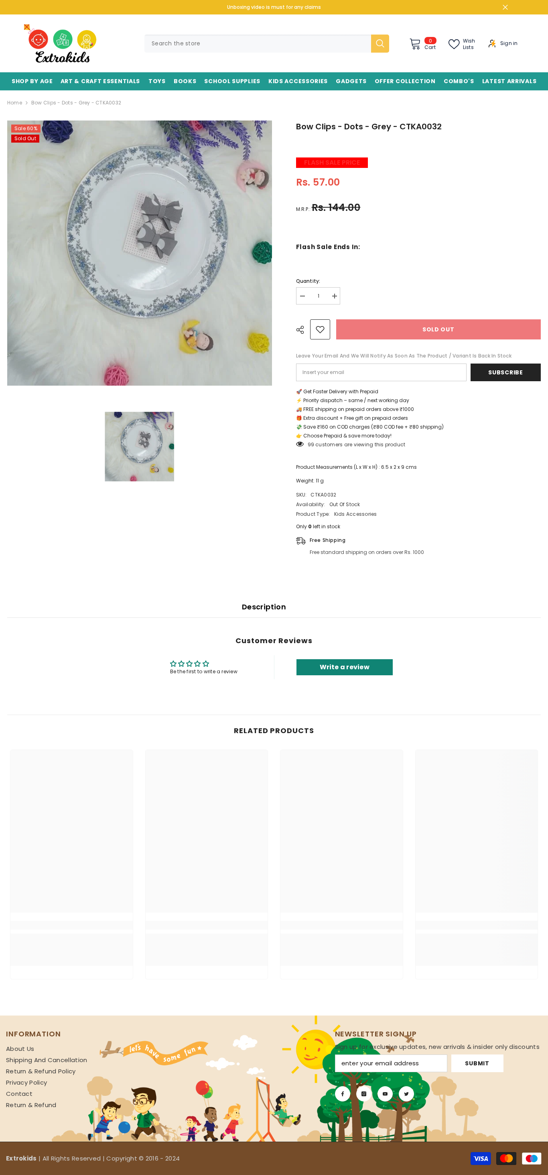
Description (264, 607)
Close (505, 7)
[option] (139, 253)
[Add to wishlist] (320, 329)
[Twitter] (406, 1093)
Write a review (344, 667)
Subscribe (505, 372)
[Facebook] (342, 1093)
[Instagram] (363, 1093)
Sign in (509, 43)
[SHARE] (303, 329)
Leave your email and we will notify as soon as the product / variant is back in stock (403, 355)
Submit (477, 1063)
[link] (71, 925)
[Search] (266, 44)
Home (14, 102)
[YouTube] (385, 1093)
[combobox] (257, 44)
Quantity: (308, 281)
